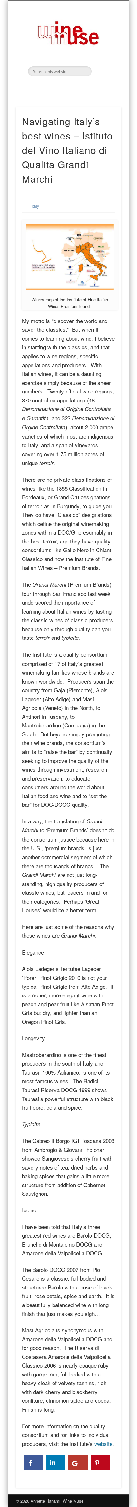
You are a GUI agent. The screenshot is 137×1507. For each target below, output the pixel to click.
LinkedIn (67, 87)
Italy (35, 206)
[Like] (33, 1462)
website (103, 1444)
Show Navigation (105, 57)
